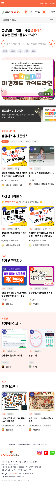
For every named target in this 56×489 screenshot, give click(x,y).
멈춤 (48, 94)
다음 (45, 94)
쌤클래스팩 (8, 386)
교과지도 (10, 169)
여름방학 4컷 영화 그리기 (39, 172)
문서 (19, 229)
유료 (32, 269)
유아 (3, 288)
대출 (34, 141)
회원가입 (43, 3)
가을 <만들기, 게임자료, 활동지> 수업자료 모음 (13, 420)
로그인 (52, 3)
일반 (3, 351)
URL (46, 229)
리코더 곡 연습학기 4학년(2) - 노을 (14, 174)
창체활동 (45, 169)
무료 (4, 149)
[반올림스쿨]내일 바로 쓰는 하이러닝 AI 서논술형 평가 (41, 234)
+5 (22, 229)
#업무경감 (5, 362)
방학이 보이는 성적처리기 (11, 355)
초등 (3, 169)
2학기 (5, 51)
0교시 (13, 51)
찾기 (50, 43)
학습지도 (37, 229)
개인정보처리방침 (24, 444)
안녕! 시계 (33, 355)
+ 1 (15, 351)
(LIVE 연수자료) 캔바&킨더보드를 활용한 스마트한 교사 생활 (14, 294)
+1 (50, 229)
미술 (20, 51)
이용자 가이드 (34, 11)
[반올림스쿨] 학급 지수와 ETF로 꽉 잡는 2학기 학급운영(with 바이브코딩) (14, 234)
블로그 (52, 453)
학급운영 (37, 169)
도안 (20, 425)
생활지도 (10, 229)
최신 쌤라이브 (10, 196)
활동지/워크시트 (9, 425)
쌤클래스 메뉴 (9, 20)
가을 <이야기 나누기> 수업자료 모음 (41, 420)
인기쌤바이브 (9, 323)
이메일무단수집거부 (40, 444)
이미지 (34, 180)
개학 (26, 51)
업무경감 (10, 288)
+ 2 (24, 425)
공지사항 (51, 11)
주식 (33, 51)
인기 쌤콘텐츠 (10, 260)
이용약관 (12, 444)
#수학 (31, 362)
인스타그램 (39, 453)
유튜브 (46, 453)
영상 (6, 180)
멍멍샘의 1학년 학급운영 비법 (40, 292)
